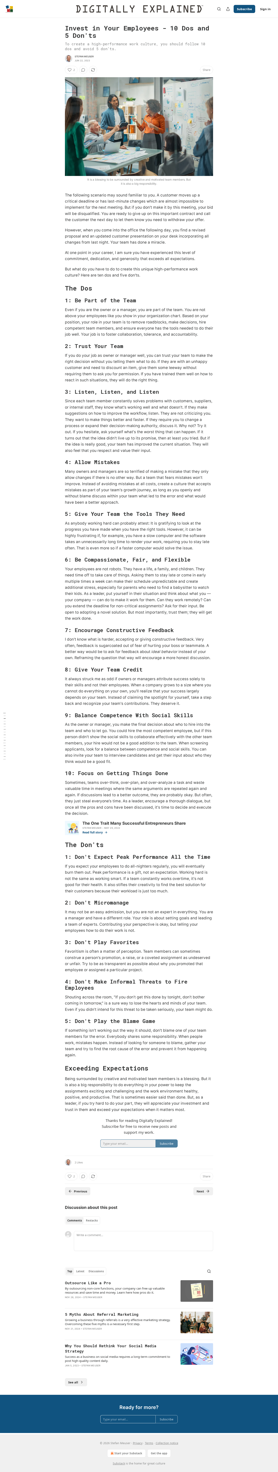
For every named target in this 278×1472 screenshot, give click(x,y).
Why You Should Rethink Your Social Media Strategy (110, 1348)
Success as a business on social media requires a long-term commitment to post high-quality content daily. (117, 1359)
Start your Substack (128, 1453)
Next (200, 1191)
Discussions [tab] (96, 1271)
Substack (119, 1463)
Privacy (137, 1443)
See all (73, 1382)
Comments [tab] (74, 1220)
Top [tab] (69, 1271)
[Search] (219, 9)
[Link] (59, 288)
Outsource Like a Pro (88, 1282)
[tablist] (82, 1220)
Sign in (265, 9)
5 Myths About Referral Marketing (101, 1314)
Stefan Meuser (84, 56)
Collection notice (167, 1443)
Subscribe (244, 9)
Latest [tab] (80, 1271)
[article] (139, 1293)
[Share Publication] (228, 9)
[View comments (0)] (83, 70)
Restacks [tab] (92, 1220)
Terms (149, 1443)
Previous (80, 1191)
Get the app (159, 1453)
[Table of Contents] (4, 735)
